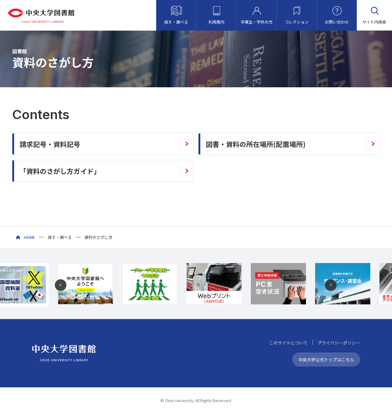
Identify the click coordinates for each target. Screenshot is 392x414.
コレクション (297, 22)
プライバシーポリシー (338, 343)
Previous (61, 285)
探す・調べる (176, 22)
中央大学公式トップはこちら (326, 359)
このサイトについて (288, 343)
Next (331, 285)
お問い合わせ (337, 22)
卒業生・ (257, 22)
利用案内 (216, 22)
